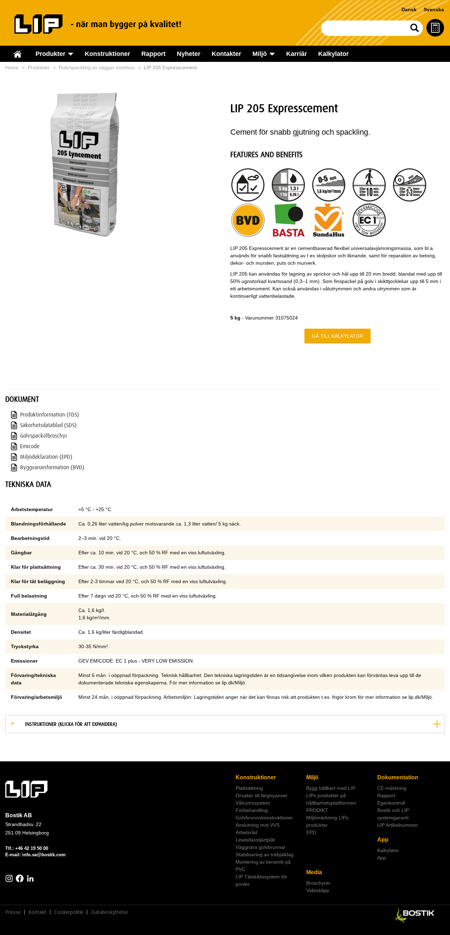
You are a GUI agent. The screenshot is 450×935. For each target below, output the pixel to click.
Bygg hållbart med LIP (330, 788)
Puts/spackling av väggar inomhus (97, 67)
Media (314, 872)
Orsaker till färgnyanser (262, 795)
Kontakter (226, 53)
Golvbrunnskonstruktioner (264, 817)
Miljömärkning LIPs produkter (327, 821)
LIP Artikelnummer (397, 825)
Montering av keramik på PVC (263, 865)
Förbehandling (252, 810)
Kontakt (37, 912)
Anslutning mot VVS (257, 825)
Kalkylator (333, 53)
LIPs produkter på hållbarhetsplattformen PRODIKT (331, 803)
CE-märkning (391, 788)
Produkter (39, 67)
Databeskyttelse (109, 912)
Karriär (296, 53)
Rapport (153, 53)
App (382, 840)
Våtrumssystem (253, 803)
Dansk (409, 9)
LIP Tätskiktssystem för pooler (261, 880)
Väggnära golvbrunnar (260, 847)
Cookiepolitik (68, 912)
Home (12, 67)
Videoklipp (317, 890)
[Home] (105, 24)
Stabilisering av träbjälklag (265, 854)
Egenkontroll (391, 803)
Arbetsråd (246, 832)
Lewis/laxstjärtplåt (255, 840)
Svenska (434, 9)
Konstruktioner (107, 53)
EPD (311, 832)
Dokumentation (397, 777)
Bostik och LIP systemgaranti (393, 813)
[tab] (225, 724)
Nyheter (188, 53)
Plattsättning (249, 788)
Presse (13, 912)
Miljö (312, 777)
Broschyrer (318, 883)
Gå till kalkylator (337, 336)
